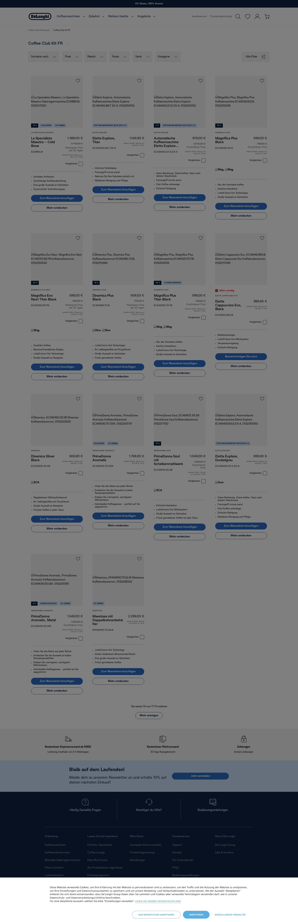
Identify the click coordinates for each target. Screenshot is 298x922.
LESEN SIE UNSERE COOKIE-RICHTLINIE (158, 901)
